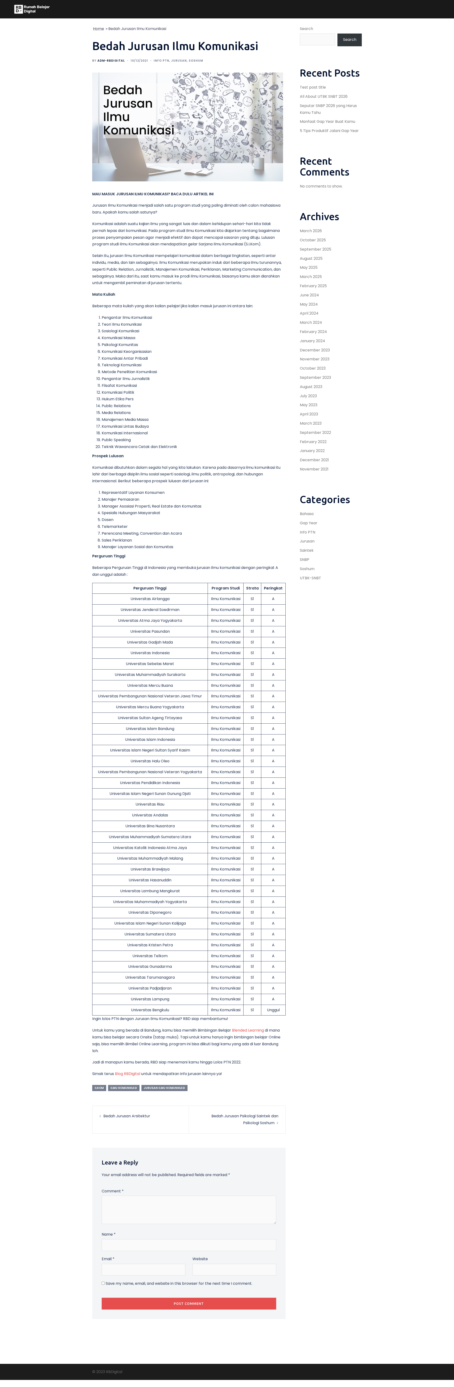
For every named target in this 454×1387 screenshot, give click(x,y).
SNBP (304, 559)
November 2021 (314, 469)
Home (98, 28)
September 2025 (315, 249)
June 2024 (309, 295)
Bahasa (307, 513)
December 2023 (315, 350)
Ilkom (99, 1088)
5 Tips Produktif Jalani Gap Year (329, 130)
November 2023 (314, 359)
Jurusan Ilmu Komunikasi (164, 1088)
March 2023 (311, 423)
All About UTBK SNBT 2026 (324, 96)
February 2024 (313, 331)
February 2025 (313, 286)
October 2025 (313, 240)
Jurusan (179, 61)
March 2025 (311, 276)
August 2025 (311, 258)
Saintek (307, 550)
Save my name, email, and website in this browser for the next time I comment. (179, 1283)
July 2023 (308, 396)
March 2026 (311, 231)
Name (109, 1234)
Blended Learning (248, 1030)
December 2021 (314, 460)
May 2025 (309, 267)
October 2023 (313, 368)
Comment (113, 1191)
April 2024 (309, 313)
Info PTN (161, 61)
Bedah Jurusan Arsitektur (126, 1116)
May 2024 (309, 304)
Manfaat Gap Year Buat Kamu (327, 121)
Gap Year (308, 523)
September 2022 (315, 432)
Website (200, 1259)
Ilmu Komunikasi (123, 1088)
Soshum (196, 61)
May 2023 (308, 405)
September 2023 (315, 377)
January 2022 (312, 450)
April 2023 (309, 414)
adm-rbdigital (111, 61)
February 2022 (313, 441)
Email (108, 1259)
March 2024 (311, 322)
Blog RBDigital (127, 1073)
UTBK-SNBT (310, 578)
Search (306, 28)
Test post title (313, 87)
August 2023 (311, 386)
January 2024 (312, 341)
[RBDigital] (32, 9)
